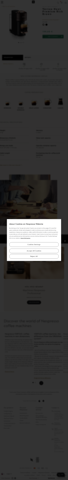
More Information (25, 238)
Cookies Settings (34, 245)
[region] (34, 240)
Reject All (34, 256)
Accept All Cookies (34, 251)
